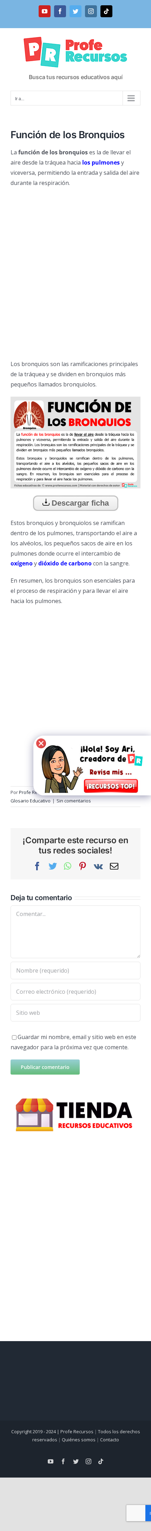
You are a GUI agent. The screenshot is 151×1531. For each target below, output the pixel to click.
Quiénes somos (79, 1439)
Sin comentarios (74, 800)
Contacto (109, 1439)
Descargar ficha (79, 503)
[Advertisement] (75, 270)
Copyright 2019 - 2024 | (35, 1431)
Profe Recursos (76, 1431)
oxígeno (22, 563)
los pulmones (101, 162)
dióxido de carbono (65, 563)
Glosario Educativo (31, 800)
